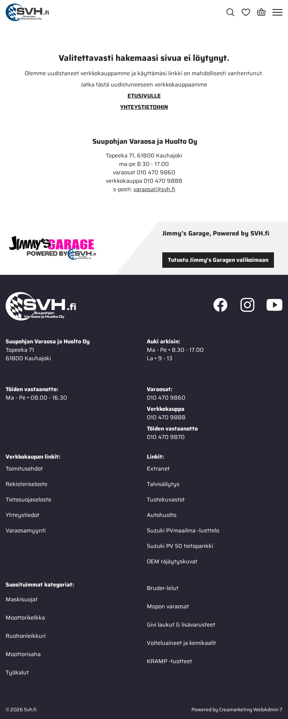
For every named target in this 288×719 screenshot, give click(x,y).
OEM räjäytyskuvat (172, 561)
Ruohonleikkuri (26, 635)
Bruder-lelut (162, 588)
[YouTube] (274, 306)
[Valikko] (277, 12)
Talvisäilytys (163, 484)
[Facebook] (220, 306)
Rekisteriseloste (26, 484)
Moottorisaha (23, 654)
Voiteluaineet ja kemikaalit (181, 643)
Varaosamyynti (26, 530)
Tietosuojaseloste (28, 499)
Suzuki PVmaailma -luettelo (183, 530)
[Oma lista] (246, 12)
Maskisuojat (22, 599)
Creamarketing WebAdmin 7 (250, 709)
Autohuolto (161, 515)
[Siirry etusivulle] (27, 12)
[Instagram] (247, 306)
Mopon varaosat (168, 606)
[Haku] (230, 12)
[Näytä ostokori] (261, 12)
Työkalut (17, 672)
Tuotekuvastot (166, 499)
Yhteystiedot (22, 515)
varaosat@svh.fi (154, 189)
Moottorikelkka (25, 617)
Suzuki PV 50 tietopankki (180, 546)
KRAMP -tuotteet (169, 661)
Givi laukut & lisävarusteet (181, 624)
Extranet (158, 468)
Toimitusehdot (24, 468)
